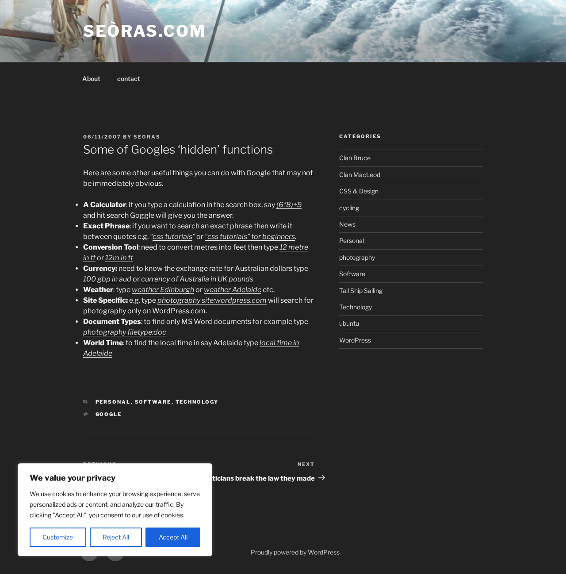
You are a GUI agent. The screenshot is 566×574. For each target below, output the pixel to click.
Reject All (116, 537)
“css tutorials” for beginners (250, 236)
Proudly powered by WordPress (295, 552)
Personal (113, 402)
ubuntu (349, 323)
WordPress (355, 340)
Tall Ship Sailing (360, 290)
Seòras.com (145, 31)
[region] (115, 509)
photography (357, 257)
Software (153, 402)
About (91, 78)
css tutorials (172, 236)
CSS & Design (359, 191)
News (347, 224)
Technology (197, 402)
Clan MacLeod (359, 174)
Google (109, 414)
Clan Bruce (355, 158)
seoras (147, 137)
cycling (349, 208)
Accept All (173, 537)
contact (128, 78)
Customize (57, 537)
